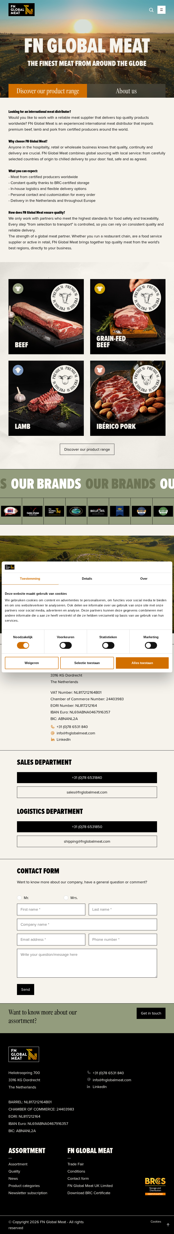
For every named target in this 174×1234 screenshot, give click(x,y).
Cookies (156, 1221)
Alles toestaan (142, 663)
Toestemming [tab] (30, 578)
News (13, 1178)
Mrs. (74, 897)
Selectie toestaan (87, 663)
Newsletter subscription (27, 1193)
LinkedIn (64, 739)
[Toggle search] (151, 10)
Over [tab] (143, 578)
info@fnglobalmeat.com (76, 733)
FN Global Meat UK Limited (90, 1185)
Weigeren (32, 663)
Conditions (76, 1171)
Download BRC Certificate (88, 1193)
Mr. (26, 897)
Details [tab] (87, 578)
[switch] (66, 645)
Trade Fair (75, 1164)
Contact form (78, 1178)
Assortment (17, 1164)
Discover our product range (87, 449)
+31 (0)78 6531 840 (72, 726)
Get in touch (151, 1013)
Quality (14, 1171)
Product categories (24, 1185)
